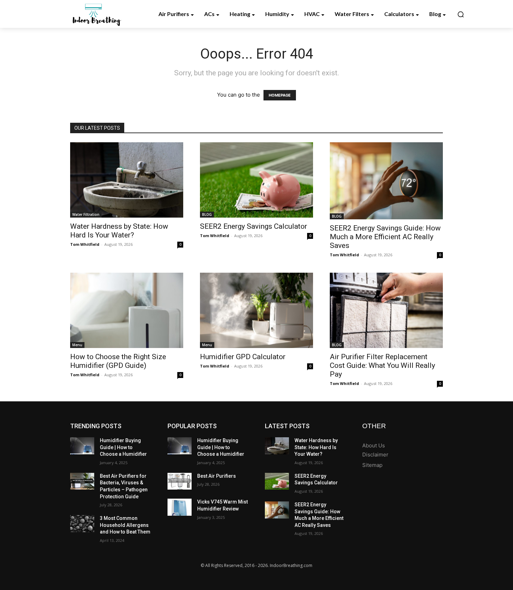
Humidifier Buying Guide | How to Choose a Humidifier (123, 447)
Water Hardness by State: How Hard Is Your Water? (119, 230)
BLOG (207, 214)
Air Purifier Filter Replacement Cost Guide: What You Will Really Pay (382, 365)
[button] (460, 14)
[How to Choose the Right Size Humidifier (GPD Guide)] (126, 310)
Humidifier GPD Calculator (242, 357)
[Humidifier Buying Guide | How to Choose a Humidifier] (82, 445)
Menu (77, 344)
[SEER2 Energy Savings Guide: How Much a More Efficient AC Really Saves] (386, 180)
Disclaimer (375, 454)
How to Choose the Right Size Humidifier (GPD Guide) (118, 361)
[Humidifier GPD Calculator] (256, 310)
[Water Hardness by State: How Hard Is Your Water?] (126, 180)
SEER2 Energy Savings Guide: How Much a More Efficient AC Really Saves (385, 237)
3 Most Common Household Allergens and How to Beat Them (125, 525)
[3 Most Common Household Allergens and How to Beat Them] (82, 523)
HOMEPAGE (280, 95)
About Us (373, 445)
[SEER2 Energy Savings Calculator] (256, 180)
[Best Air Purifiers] (180, 481)
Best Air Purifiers (216, 476)
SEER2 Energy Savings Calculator (253, 226)
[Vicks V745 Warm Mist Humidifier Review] (180, 507)
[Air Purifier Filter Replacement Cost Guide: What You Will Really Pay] (386, 310)
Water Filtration (85, 214)
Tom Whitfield (84, 244)
